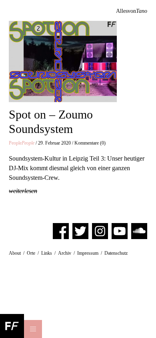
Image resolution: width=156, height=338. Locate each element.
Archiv (64, 253)
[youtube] (120, 230)
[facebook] (61, 230)
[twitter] (80, 230)
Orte (31, 253)
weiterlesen (23, 190)
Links (46, 253)
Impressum (87, 253)
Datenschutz (116, 253)
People (21, 143)
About (15, 253)
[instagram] (100, 230)
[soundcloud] (139, 230)
